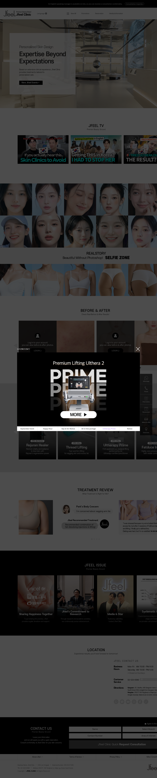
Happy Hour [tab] (47, 429)
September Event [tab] (27, 429)
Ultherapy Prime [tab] (109, 429)
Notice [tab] (129, 429)
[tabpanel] (78, 389)
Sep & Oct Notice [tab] (68, 429)
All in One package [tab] (88, 429)
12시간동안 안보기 (23, 349)
